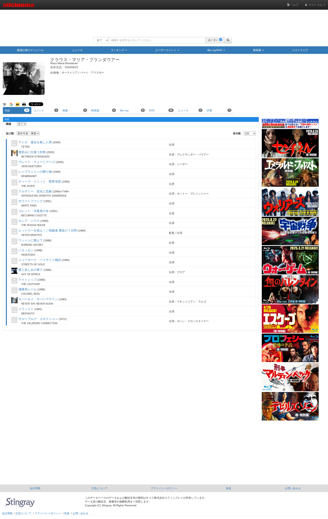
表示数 (237, 133)
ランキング (118, 50)
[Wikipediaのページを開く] (4, 104)
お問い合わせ (293, 488)
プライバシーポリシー (164, 488)
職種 (8, 123)
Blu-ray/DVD (215, 50)
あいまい (213, 40)
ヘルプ (294, 4)
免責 (228, 488)
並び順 (10, 133)
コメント (45, 110)
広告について (99, 488)
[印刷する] (24, 104)
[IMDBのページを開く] (17, 104)
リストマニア (300, 50)
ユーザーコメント (166, 50)
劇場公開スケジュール (30, 50)
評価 (218, 110)
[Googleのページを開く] (11, 104)
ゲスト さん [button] (315, 4)
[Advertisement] (163, 20)
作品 (16, 110)
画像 (74, 110)
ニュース (77, 50)
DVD (160, 110)
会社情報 (35, 488)
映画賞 (257, 50)
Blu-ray (132, 110)
